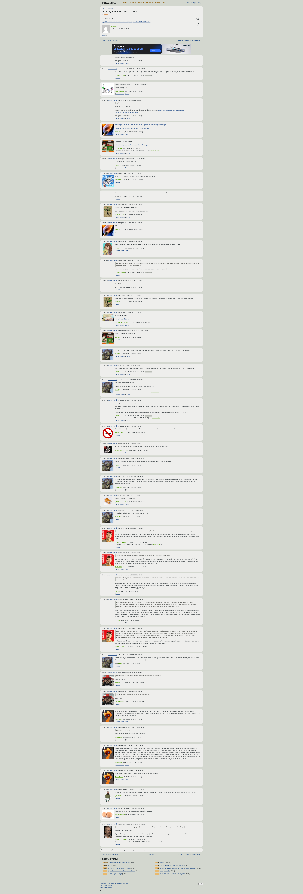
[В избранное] (198, 18)
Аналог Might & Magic (115, 874)
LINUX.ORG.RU (110, 3)
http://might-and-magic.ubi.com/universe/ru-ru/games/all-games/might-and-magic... (141, 125)
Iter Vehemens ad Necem (111, 40)
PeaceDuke (119, 719)
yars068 (117, 501)
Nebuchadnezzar (120, 322)
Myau (117, 248)
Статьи (139, 2)
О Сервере (103, 883)
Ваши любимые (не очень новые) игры (172, 874)
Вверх (200, 883)
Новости (126, 2)
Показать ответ (120, 63)
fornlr (116, 91)
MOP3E (117, 591)
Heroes (110, 865)
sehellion (118, 432)
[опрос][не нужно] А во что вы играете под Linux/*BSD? (178, 868)
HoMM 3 (162, 862)
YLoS (117, 354)
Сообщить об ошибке (106, 885)
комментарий (112, 69)
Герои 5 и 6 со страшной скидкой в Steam (121, 871)
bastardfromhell (120, 814)
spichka (117, 132)
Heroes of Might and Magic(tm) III (119, 862)
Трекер (157, 2)
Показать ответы (120, 118)
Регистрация (191, 2)
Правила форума (111, 883)
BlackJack (118, 737)
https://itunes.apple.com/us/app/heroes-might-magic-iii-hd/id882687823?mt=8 (126, 22)
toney (117, 683)
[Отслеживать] (198, 24)
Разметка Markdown (122, 883)
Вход (199, 2)
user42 (117, 148)
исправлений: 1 (155, 150)
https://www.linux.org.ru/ (106, 887)
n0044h (117, 165)
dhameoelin (119, 450)
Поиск (163, 2)
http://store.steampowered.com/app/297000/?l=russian (132, 128)
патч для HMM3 (165, 871)
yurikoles (118, 796)
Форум (145, 2)
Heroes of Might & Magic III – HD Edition (172, 865)
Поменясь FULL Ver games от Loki (119, 868)
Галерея (133, 2)
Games (110, 8)
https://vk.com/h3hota (122, 319)
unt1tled (113, 26)
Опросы (151, 2)
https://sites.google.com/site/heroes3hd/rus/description (132, 145)
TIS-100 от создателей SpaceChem (188, 40)
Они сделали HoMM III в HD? (120, 11)
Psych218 (118, 839)
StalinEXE (118, 542)
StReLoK (118, 180)
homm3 (106, 15)
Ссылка (104, 35)
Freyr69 (117, 214)
